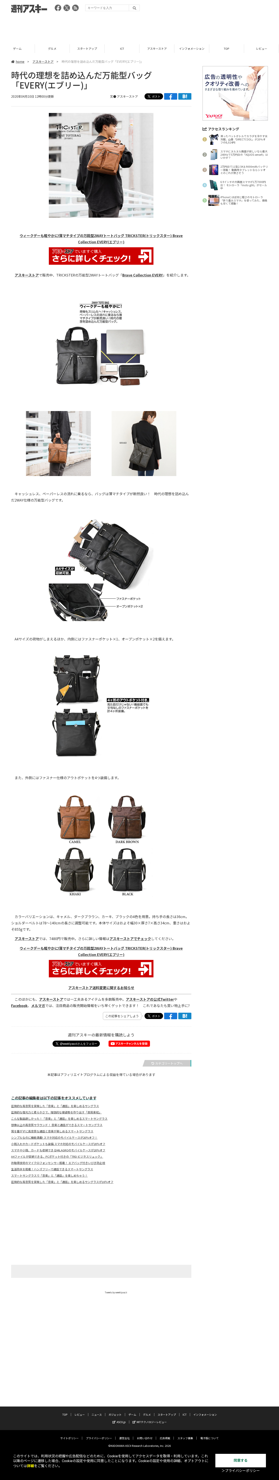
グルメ (52, 48)
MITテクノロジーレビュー (152, 1422)
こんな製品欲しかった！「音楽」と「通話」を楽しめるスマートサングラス (59, 1118)
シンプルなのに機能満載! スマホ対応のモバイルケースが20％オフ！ (54, 1137)
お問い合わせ (145, 1438)
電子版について (209, 1438)
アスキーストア (157, 48)
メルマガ (38, 1005)
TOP (226, 48)
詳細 (30, 1466)
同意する (241, 1460)
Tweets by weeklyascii (116, 1292)
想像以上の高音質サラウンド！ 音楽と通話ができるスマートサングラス (56, 1125)
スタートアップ (87, 48)
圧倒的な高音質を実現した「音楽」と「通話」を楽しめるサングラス (55, 1106)
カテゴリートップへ (169, 1063)
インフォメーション (191, 48)
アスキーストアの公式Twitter (150, 999)
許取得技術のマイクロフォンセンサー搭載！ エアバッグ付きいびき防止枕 (58, 1162)
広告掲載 (165, 1438)
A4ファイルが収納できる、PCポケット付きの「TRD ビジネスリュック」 (57, 1156)
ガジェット (115, 1414)
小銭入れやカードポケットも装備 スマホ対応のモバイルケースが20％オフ (58, 1143)
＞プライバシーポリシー (240, 1471)
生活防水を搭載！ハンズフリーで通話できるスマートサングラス (52, 1169)
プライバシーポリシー (99, 1438)
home (20, 61)
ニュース (97, 1414)
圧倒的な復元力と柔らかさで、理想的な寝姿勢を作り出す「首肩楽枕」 (56, 1112)
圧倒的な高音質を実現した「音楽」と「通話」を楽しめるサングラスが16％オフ (62, 1181)
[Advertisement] (139, 27)
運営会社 (124, 1438)
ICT (122, 48)
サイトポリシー (69, 1438)
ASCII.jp (121, 1422)
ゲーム (17, 48)
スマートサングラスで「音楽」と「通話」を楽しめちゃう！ (49, 1175)
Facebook (19, 1005)
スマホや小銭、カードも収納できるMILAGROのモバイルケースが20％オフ (58, 1150)
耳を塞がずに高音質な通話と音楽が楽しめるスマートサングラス (52, 1131)
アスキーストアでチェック (130, 938)
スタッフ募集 (185, 1438)
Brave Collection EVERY (142, 275)
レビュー (261, 48)
